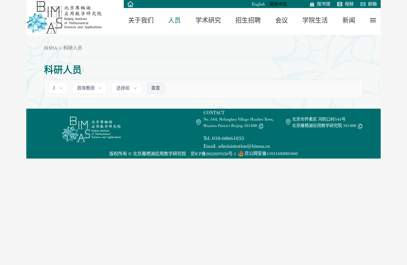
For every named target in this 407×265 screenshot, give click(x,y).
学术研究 (208, 20)
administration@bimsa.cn (244, 146)
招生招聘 (248, 20)
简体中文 (278, 4)
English (258, 4)
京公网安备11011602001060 (271, 153)
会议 (281, 20)
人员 (174, 20)
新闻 (348, 20)
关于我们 (141, 20)
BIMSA (50, 48)
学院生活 (315, 20)
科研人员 (72, 48)
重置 (155, 88)
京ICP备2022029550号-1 (213, 153)
